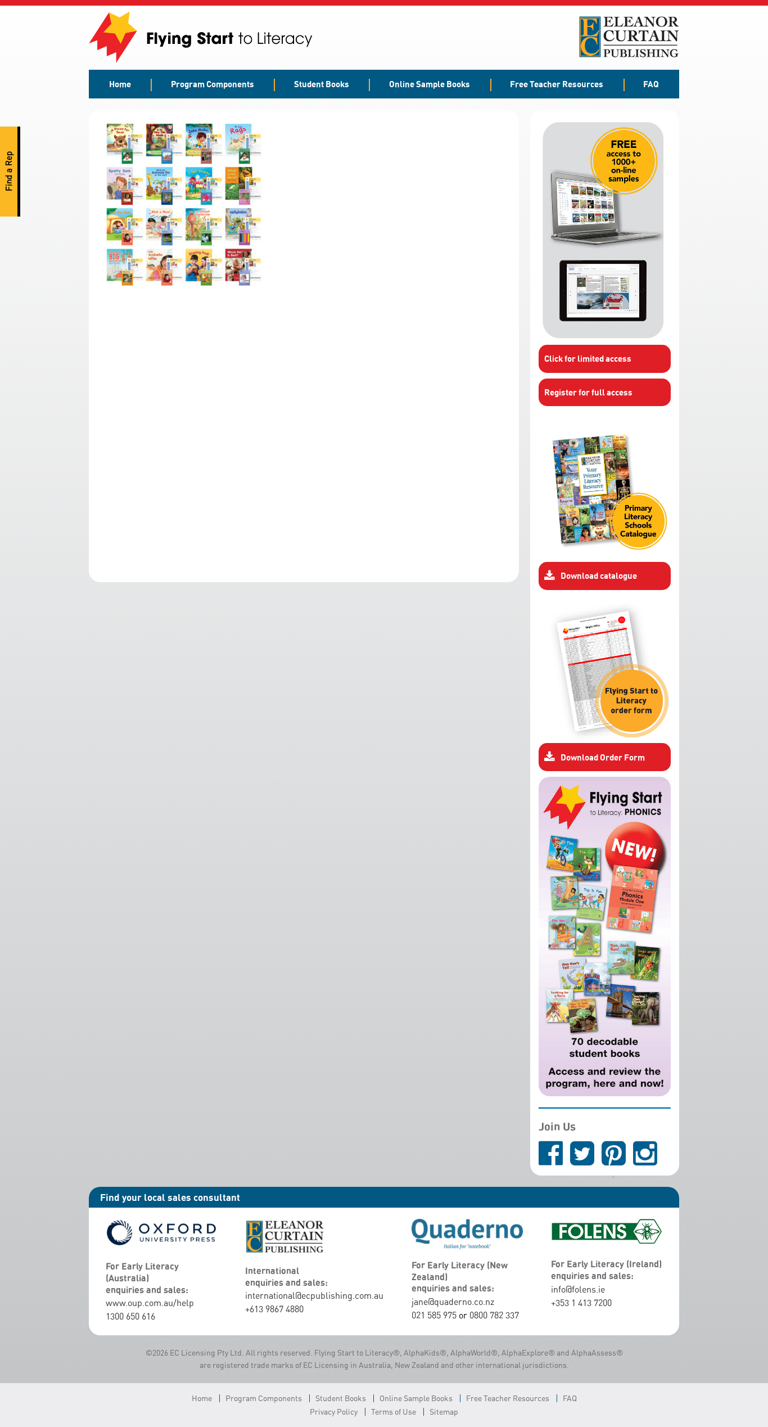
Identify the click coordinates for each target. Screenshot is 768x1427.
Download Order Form (603, 757)
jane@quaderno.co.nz (453, 1301)
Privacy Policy (334, 1411)
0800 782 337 (494, 1315)
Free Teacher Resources (556, 84)
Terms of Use (393, 1411)
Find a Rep (8, 172)
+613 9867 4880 (274, 1309)
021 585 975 (434, 1315)
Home (120, 84)
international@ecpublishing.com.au (314, 1295)
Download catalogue (599, 575)
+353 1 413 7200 (581, 1302)
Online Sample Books (429, 84)
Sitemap (444, 1411)
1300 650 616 (130, 1316)
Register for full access (588, 392)
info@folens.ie (578, 1289)
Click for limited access (587, 358)
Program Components (212, 84)
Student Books (321, 84)
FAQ (651, 84)
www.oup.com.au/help (150, 1302)
